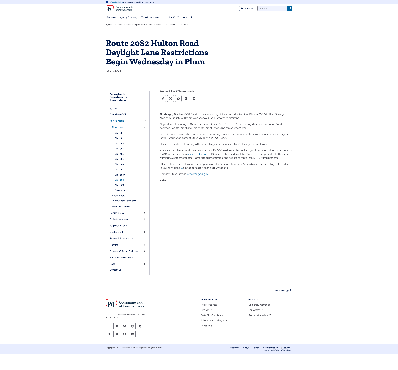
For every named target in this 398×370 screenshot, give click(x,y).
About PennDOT (118, 114)
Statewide (120, 190)
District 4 (119, 148)
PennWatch (254, 310)
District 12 (119, 185)
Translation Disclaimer (271, 348)
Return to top (282, 290)
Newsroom (118, 127)
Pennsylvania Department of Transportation (119, 97)
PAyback (205, 325)
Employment (116, 232)
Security (286, 348)
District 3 (119, 143)
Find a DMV (206, 310)
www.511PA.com (197, 154)
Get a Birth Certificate (212, 315)
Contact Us (115, 269)
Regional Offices (118, 225)
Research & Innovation (121, 238)
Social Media (118, 195)
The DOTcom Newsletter (124, 200)
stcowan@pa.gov (197, 174)
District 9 (119, 169)
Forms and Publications (121, 257)
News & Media (117, 120)
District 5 (119, 153)
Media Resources (121, 206)
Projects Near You (119, 219)
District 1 (119, 132)
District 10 (120, 174)
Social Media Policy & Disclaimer (277, 350)
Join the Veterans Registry (214, 320)
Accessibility (234, 348)
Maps (112, 263)
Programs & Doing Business (124, 251)
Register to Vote (209, 304)
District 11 (119, 179)
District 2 (119, 138)
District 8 (119, 164)
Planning (114, 244)
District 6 (119, 158)
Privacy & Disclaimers (251, 348)
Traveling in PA (117, 212)
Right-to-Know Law (258, 315)
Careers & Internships (259, 304)
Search (113, 108)
